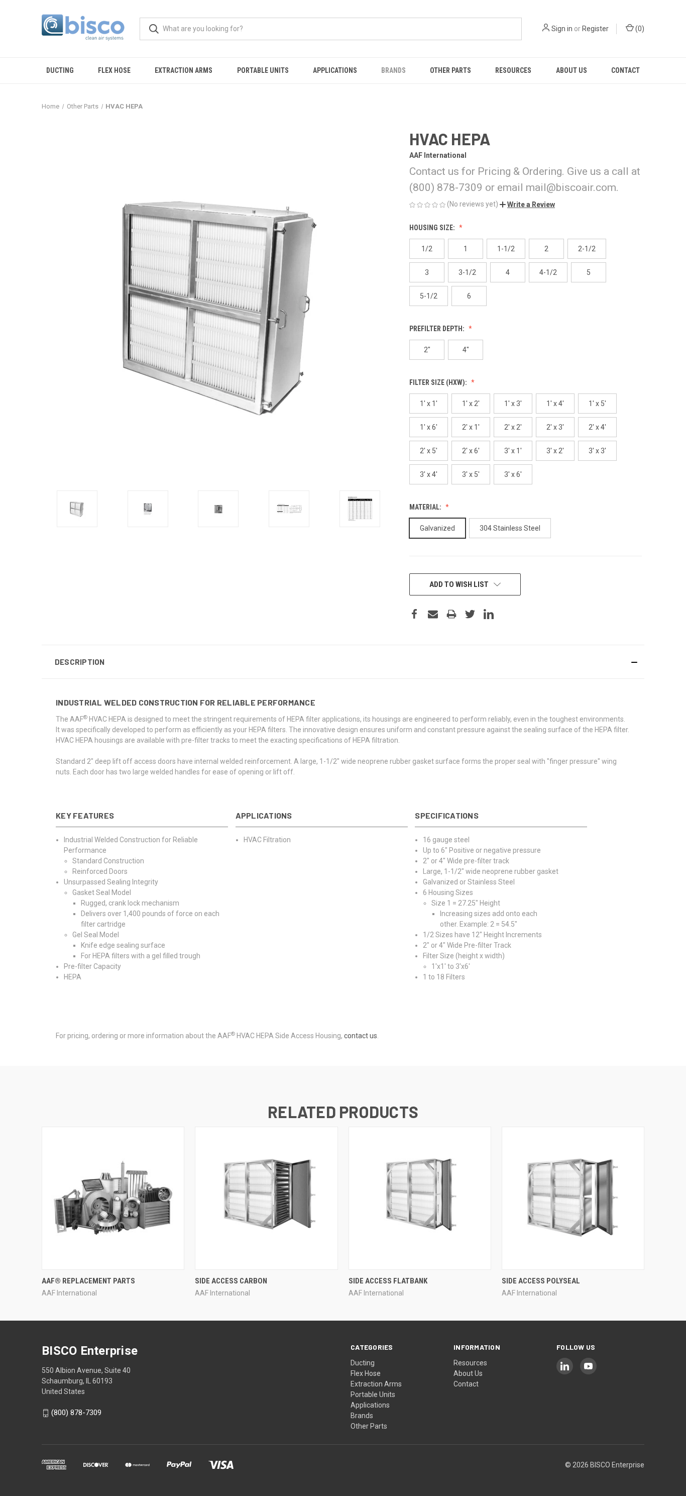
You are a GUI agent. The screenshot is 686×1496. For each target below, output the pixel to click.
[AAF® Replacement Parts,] (113, 1198)
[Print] (451, 614)
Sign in (562, 29)
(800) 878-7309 (76, 1412)
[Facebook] (414, 614)
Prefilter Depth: (437, 329)
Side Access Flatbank (388, 1280)
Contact (625, 70)
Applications (335, 70)
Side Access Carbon (231, 1280)
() (639, 29)
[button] (527, 205)
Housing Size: (432, 228)
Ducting (60, 70)
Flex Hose (114, 70)
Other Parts (450, 70)
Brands (393, 70)
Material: (426, 507)
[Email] (433, 614)
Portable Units (263, 70)
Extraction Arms (183, 70)
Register (595, 29)
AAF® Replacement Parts (88, 1280)
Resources (513, 70)
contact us (360, 1036)
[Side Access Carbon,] (266, 1198)
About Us (571, 70)
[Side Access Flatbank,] (420, 1198)
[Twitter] (470, 614)
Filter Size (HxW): (439, 382)
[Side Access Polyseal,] (573, 1198)
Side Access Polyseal (541, 1280)
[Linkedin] (489, 614)
